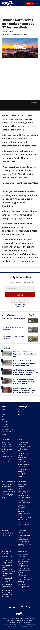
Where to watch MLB (7, 566)
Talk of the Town (24, 503)
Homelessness (6, 487)
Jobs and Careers (24, 559)
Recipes (20, 417)
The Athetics (22, 467)
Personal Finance (7, 533)
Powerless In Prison (8, 492)
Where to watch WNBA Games (7, 591)
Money (5, 530)
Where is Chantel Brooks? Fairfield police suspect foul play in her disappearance (24, 390)
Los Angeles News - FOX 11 (25, 536)
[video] (33, 320)
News (11, 31)
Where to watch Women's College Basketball (7, 586)
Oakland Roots (23, 462)
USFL (20, 476)
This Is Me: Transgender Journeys (22, 507)
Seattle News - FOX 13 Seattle (24, 545)
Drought (4, 417)
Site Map (21, 582)
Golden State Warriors (22, 450)
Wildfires (4, 419)
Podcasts (5, 427)
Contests (21, 414)
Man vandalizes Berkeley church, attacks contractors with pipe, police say (24, 363)
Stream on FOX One (6, 552)
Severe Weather (7, 456)
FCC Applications (23, 587)
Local (3, 409)
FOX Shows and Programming (23, 565)
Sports (21, 439)
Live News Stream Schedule (24, 571)
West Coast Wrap (7, 429)
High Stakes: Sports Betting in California (24, 492)
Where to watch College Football (7, 562)
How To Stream (23, 554)
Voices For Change (24, 517)
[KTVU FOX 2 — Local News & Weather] (8, 3)
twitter (29, 607)
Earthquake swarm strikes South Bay (13, 318)
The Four (21, 488)
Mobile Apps (22, 575)
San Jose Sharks (23, 469)
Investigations (8, 481)
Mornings (22, 406)
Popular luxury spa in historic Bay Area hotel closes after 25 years (24, 354)
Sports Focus (22, 500)
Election (4, 434)
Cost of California (7, 489)
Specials (22, 481)
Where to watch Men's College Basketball (7, 580)
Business (5, 422)
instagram (22, 607)
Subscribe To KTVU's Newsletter (24, 578)
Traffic (20, 412)
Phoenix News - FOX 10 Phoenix (23, 541)
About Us (22, 551)
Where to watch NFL (7, 557)
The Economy (6, 535)
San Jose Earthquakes (22, 473)
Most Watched (8, 315)
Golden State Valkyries (22, 458)
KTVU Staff (22, 556)
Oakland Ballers (23, 464)
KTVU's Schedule (23, 568)
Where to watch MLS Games (7, 595)
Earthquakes (6, 454)
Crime (4, 414)
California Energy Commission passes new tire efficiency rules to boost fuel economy (25, 372)
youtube (14, 607)
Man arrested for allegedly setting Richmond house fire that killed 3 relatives (24, 381)
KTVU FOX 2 (5, 31)
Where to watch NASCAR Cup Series (8, 570)
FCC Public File (23, 584)
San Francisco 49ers (25, 446)
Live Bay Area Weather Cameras (8, 445)
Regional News (22, 531)
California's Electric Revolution (24, 485)
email (10, 607)
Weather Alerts (6, 442)
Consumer (5, 424)
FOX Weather (6, 461)
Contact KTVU (23, 561)
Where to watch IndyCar (7, 575)
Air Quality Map (7, 449)
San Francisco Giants (23, 454)
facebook (18, 607)
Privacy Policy (22, 304)
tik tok (25, 607)
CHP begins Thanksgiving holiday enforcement (12, 328)
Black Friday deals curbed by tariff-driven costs (13, 337)
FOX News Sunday (8, 432)
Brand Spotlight (23, 525)
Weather (6, 439)
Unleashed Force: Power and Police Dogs (7, 496)
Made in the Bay (23, 495)
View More (33, 315)
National (4, 412)
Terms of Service (21, 306)
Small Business (7, 538)
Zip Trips (21, 409)
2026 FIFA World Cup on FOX (23, 443)
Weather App (6, 459)
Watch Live (30, 3)
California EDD (6, 484)
